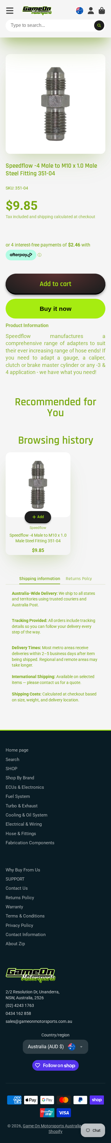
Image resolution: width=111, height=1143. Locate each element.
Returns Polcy (79, 579)
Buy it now (55, 308)
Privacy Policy (19, 925)
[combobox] (56, 25)
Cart (101, 10)
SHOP (11, 768)
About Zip (15, 943)
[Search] (99, 26)
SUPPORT (15, 879)
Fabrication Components (30, 842)
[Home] (37, 10)
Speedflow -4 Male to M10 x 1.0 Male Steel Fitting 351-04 (38, 503)
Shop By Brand (20, 777)
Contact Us (17, 888)
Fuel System (18, 796)
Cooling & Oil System (26, 815)
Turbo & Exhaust (22, 806)
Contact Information (26, 934)
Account (90, 10)
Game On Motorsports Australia (52, 1126)
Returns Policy (20, 897)
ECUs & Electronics (25, 787)
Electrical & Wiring (24, 824)
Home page (17, 750)
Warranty (14, 906)
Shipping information (39, 579)
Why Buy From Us (23, 870)
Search (12, 759)
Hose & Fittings (21, 833)
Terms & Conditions (25, 916)
